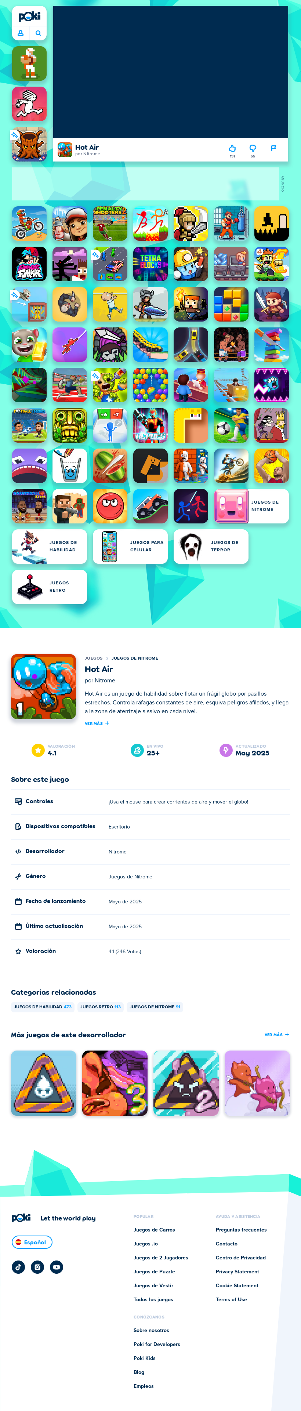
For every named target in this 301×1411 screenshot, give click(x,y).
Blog (139, 1372)
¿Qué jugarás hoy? (38, 33)
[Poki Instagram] (37, 1267)
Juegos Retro (100, 1007)
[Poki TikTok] (18, 1267)
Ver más (94, 723)
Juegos (94, 658)
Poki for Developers (157, 1344)
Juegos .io (146, 1244)
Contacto (226, 1244)
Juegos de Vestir (153, 1285)
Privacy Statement (237, 1271)
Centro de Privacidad (241, 1258)
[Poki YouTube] (56, 1267)
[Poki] (29, 16)
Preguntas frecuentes (241, 1230)
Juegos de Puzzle (154, 1271)
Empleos (144, 1386)
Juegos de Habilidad (43, 1007)
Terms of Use (231, 1299)
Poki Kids (145, 1358)
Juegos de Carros (154, 1230)
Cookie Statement (237, 1285)
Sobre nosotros (151, 1330)
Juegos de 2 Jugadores (161, 1258)
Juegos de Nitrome (135, 658)
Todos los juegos (153, 1299)
